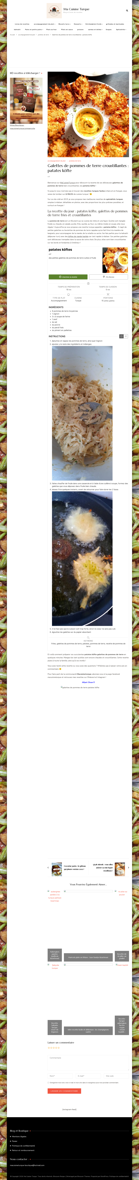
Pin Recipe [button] (110, 277)
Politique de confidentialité (23, 1146)
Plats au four (51, 30)
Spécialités (120, 30)
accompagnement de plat (44, 24)
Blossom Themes (83, 1176)
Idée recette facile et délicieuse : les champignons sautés (88, 1031)
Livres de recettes (22, 24)
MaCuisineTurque (67, 182)
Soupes (109, 30)
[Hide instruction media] (126, 336)
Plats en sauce (67, 30)
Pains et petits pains (33, 30)
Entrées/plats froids (93, 24)
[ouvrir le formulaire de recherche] (127, 11)
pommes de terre (75, 161)
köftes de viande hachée (78, 236)
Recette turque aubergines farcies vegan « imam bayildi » (121, 1025)
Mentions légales (19, 1136)
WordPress (104, 1176)
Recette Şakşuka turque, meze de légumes (54, 1027)
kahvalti (17, 30)
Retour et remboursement (23, 1150)
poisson (80, 30)
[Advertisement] (69, 51)
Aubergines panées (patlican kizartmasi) (54, 955)
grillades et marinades (115, 24)
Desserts (77, 24)
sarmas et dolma (94, 30)
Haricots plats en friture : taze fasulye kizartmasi (88, 957)
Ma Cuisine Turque (76, 9)
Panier (14, 1141)
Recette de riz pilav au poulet (121, 956)
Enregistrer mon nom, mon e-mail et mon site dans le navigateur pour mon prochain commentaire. (84, 1083)
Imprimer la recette (69, 277)
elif (49, 176)
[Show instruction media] (121, 336)
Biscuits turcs (64, 24)
